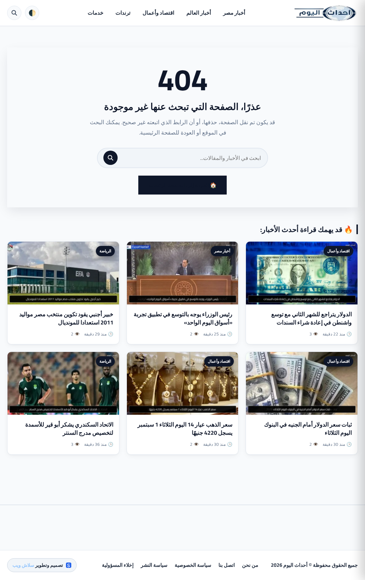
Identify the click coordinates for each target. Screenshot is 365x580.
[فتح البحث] (14, 13)
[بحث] (110, 158)
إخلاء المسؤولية (118, 565)
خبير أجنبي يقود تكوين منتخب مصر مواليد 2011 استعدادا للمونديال (66, 318)
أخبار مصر (234, 12)
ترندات (122, 12)
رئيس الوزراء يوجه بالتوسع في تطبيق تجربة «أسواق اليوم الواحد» (183, 318)
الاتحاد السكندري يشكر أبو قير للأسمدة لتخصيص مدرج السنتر (69, 428)
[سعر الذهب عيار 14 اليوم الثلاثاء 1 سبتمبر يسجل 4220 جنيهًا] (182, 383)
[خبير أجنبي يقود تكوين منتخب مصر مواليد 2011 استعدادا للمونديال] (63, 273)
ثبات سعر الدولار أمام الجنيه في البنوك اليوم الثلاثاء (308, 428)
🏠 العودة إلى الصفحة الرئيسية (182, 185)
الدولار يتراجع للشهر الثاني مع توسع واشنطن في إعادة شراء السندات (311, 318)
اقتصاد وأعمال (158, 12)
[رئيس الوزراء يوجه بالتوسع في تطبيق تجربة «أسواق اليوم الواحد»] (182, 273)
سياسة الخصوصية (193, 565)
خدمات (95, 12)
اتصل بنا (227, 565)
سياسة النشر (154, 565)
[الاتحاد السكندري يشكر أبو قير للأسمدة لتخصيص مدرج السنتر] (63, 383)
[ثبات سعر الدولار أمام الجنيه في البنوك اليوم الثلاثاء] (302, 383)
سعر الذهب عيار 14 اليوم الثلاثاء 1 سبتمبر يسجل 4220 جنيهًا (185, 428)
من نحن (250, 565)
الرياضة (105, 250)
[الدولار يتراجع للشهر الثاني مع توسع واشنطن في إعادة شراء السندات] (302, 273)
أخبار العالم (198, 12)
